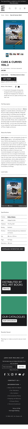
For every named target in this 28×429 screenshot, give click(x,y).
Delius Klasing (11, 217)
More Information (14, 3)
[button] (15, 8)
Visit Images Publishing (14, 410)
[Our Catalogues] (14, 311)
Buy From (7, 79)
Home (2, 15)
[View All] (14, 277)
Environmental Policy (15, 395)
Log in (2, 81)
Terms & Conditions (14, 404)
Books (7, 15)
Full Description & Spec (18, 74)
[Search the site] (9, 8)
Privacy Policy (15, 401)
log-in (5, 339)
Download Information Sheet (13, 249)
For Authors (14, 393)
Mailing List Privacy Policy (14, 369)
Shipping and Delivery (14, 398)
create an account (13, 339)
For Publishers (15, 390)
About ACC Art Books (14, 387)
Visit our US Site (16, 408)
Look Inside (4, 74)
